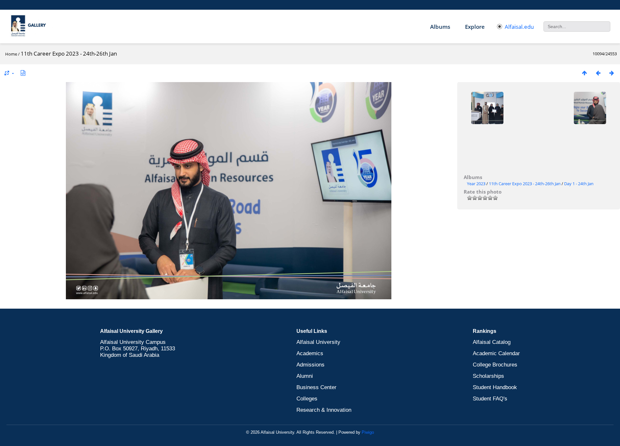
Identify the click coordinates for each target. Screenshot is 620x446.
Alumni (304, 376)
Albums (440, 26)
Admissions (310, 365)
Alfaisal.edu (519, 26)
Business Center (316, 387)
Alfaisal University (318, 342)
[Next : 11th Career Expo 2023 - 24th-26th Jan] (611, 73)
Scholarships (488, 376)
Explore (475, 26)
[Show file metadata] (23, 73)
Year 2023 (476, 183)
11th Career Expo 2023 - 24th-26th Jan (525, 183)
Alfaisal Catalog (492, 342)
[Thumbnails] (584, 73)
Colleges (306, 399)
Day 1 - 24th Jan (579, 183)
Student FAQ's (490, 399)
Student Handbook (495, 387)
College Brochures (495, 365)
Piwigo (368, 432)
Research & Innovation (323, 410)
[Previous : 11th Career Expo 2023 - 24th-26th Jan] (598, 73)
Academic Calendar (496, 353)
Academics (309, 353)
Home (11, 54)
